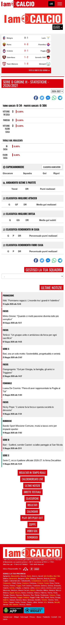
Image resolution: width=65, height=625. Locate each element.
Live (51, 3)
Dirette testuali (32, 492)
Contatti (54, 617)
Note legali (24, 617)
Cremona (32, 583)
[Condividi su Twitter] (42, 98)
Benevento (13, 578)
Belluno (5, 578)
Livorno (49, 588)
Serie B (6, 439)
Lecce (37, 588)
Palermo (44, 592)
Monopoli (42, 64)
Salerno (6, 599)
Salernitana (11, 57)
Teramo (51, 599)
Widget (16, 617)
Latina (32, 588)
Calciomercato (14, 580)
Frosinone (36, 585)
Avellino (50, 576)
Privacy (32, 617)
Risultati (32, 505)
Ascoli (40, 576)
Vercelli (56, 602)
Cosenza (25, 583)
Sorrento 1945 (40, 57)
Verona (5, 604)
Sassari (12, 599)
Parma (49, 592)
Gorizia (50, 585)
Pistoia (37, 595)
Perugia (6, 595)
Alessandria (15, 576)
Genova (44, 585)
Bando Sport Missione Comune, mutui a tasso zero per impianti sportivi (30, 427)
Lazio (44, 38)
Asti (45, 576)
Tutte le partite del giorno (38, 70)
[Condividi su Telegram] (60, 98)
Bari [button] (57, 27)
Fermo (56, 583)
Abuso (39, 617)
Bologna (10, 38)
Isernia (11, 588)
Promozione (8, 295)
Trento (17, 602)
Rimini (47, 597)
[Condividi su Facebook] (36, 98)
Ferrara (6, 585)
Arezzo (34, 576)
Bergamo (21, 578)
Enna (52, 583)
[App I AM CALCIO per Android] (13, 610)
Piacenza (26, 595)
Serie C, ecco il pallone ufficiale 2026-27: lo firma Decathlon (32, 460)
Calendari (32, 511)
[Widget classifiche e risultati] (34, 610)
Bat (58, 576)
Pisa (32, 595)
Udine (35, 602)
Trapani (11, 602)
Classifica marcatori (51, 167)
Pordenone (44, 595)
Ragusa (6, 597)
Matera (32, 590)
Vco (45, 602)
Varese (40, 602)
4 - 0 (26, 44)
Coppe (32, 524)
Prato (58, 595)
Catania (51, 580)
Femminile (7, 383)
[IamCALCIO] (32, 552)
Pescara (19, 595)
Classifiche (32, 498)
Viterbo (28, 604)
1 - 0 (26, 63)
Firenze (12, 585)
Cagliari (5, 580)
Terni (56, 599)
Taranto (44, 599)
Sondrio (38, 599)
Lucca (58, 588)
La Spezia (25, 588)
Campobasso (36, 580)
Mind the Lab (7, 564)
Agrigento (6, 576)
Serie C (6, 348)
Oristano (30, 592)
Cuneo (46, 583)
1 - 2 (26, 57)
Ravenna (13, 597)
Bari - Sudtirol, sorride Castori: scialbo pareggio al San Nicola (33, 444)
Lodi (53, 588)
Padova (37, 592)
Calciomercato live (32, 479)
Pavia (55, 592)
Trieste (29, 602)
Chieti (14, 583)
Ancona (23, 576)
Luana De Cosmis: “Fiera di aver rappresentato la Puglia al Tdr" (31, 390)
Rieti (42, 597)
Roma (9, 44)
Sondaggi (32, 537)
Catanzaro (7, 583)
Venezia (50, 602)
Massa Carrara (23, 590)
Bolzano (40, 578)
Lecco (43, 588)
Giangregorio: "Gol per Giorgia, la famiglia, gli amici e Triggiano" (28, 371)
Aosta (29, 576)
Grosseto (57, 585)
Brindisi (53, 578)
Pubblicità (46, 617)
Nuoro (23, 592)
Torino (5, 602)
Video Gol (32, 531)
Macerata (6, 590)
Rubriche (7, 421)
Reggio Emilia (35, 597)
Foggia (43, 51)
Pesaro (12, 595)
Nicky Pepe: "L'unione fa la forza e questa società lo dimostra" (28, 408)
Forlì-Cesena (27, 585)
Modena (52, 590)
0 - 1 (26, 37)
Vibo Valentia (13, 604)
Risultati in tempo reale (32, 473)
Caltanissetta (25, 580)
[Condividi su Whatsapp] (54, 98)
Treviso (23, 602)
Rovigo (57, 597)
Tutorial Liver (7, 617)
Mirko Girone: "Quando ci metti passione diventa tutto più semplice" (31, 318)
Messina (39, 590)
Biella (27, 578)
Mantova (14, 590)
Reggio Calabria (23, 597)
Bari (55, 576)
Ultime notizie (32, 486)
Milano (45, 590)
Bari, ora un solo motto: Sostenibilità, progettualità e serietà (31, 353)
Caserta (45, 580)
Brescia (46, 578)
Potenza (52, 595)
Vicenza (22, 604)
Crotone (10, 51)
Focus (5, 311)
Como (19, 583)
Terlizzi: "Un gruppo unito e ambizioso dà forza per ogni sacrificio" (30, 336)
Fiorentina (42, 44)
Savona (19, 599)
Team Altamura (12, 64)
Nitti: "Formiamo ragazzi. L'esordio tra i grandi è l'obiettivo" (31, 300)
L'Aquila (18, 588)
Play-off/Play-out (32, 518)
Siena (25, 599)
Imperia (5, 588)
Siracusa (31, 599)
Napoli (12, 592)
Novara (17, 592)
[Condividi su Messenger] (48, 98)
